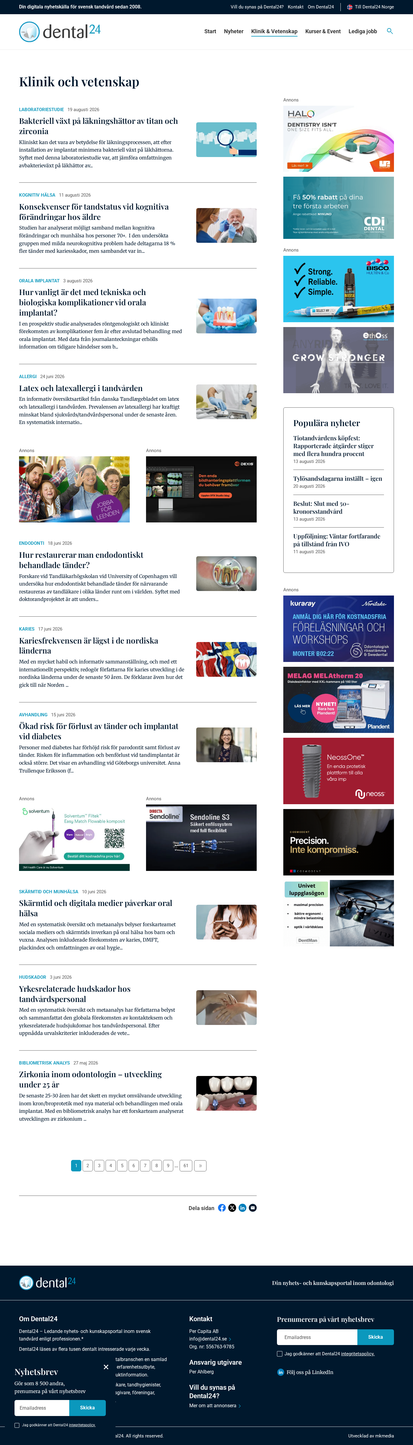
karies (26, 629)
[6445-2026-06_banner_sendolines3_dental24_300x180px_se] (201, 837)
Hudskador (32, 977)
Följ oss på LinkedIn (310, 1372)
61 (186, 1165)
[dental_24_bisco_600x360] (338, 289)
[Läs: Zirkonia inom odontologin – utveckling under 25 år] (226, 1093)
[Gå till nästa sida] (200, 1165)
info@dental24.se (208, 1339)
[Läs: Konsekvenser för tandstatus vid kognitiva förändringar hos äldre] (226, 225)
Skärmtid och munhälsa (48, 891)
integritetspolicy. (358, 1354)
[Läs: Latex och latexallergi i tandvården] (226, 401)
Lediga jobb (363, 31)
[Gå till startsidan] (47, 1283)
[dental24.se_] (338, 139)
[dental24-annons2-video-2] (338, 208)
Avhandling (33, 715)
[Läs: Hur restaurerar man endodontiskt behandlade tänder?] (226, 573)
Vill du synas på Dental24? (257, 7)
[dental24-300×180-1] (74, 489)
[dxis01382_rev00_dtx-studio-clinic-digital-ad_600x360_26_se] (201, 489)
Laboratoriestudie (41, 109)
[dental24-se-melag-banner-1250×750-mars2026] (338, 700)
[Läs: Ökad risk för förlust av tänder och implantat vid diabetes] (226, 744)
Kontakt (296, 7)
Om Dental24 (321, 7)
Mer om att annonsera (212, 1405)
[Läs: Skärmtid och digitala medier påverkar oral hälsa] (226, 922)
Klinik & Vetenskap (274, 31)
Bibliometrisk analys (44, 1063)
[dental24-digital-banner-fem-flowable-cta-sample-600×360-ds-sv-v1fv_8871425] (74, 837)
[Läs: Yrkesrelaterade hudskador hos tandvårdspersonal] (226, 1007)
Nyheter (233, 31)
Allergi (28, 376)
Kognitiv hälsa (37, 195)
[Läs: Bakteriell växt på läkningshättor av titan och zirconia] (226, 139)
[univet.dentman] (338, 913)
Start (210, 31)
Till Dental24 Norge (374, 7)
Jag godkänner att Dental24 (330, 1354)
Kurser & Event (323, 31)
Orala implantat (39, 281)
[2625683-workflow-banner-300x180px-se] (338, 629)
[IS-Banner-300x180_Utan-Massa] (338, 360)
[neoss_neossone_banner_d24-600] (338, 771)
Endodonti (31, 543)
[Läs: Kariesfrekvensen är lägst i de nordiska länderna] (226, 659)
